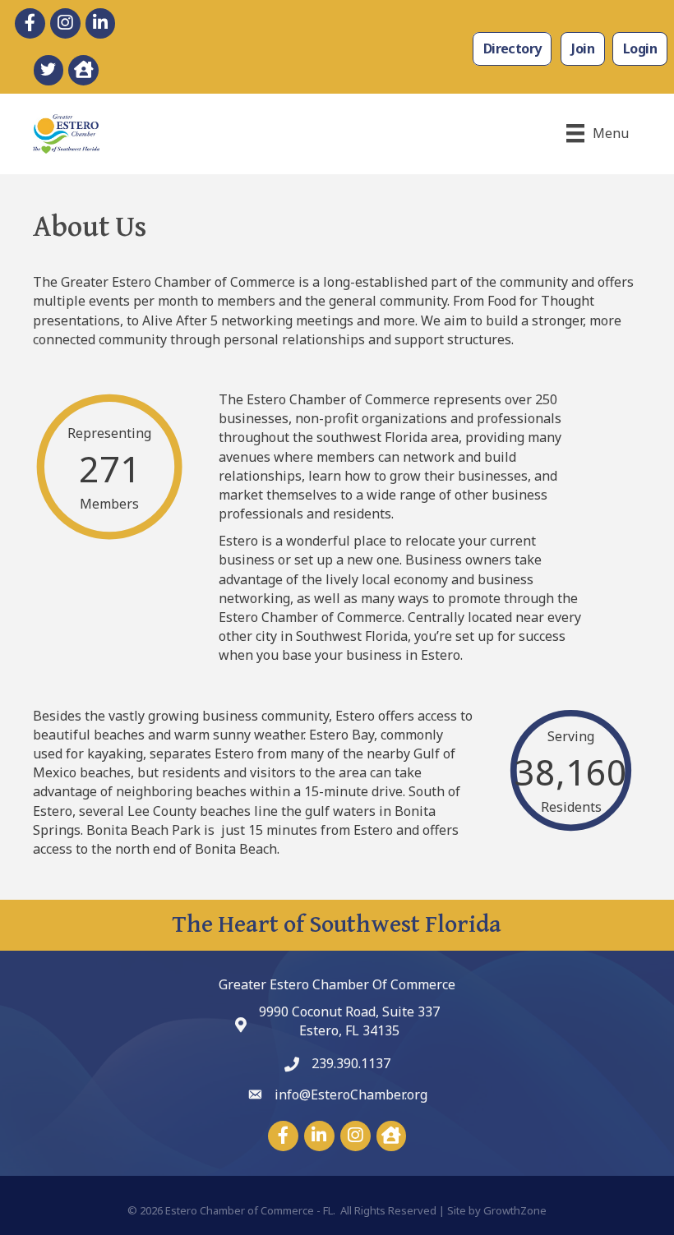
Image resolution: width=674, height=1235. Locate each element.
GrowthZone (515, 1210)
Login (640, 48)
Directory (512, 48)
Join (582, 48)
